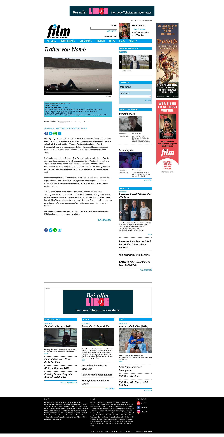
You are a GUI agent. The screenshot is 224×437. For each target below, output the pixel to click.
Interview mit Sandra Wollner (97, 375)
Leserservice (110, 36)
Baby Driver (113, 421)
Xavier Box (63, 111)
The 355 (122, 423)
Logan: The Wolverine (98, 415)
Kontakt (121, 431)
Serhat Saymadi (57, 406)
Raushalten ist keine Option (96, 326)
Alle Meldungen (146, 270)
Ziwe (79, 417)
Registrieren (147, 20)
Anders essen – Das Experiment (107, 402)
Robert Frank (70, 415)
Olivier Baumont (67, 408)
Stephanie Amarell (138, 140)
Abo (131, 20)
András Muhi (98, 109)
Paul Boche (136, 136)
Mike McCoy (68, 406)
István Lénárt (84, 115)
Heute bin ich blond (117, 413)
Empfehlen (59, 133)
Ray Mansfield (77, 406)
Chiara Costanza (55, 408)
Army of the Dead (107, 408)
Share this (46, 133)
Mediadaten (113, 431)
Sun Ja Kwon (140, 174)
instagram (144, 411)
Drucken (64, 133)
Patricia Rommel (73, 111)
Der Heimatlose (127, 114)
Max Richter (84, 111)
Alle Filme (148, 180)
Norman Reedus (81, 415)
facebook (144, 407)
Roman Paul (89, 109)
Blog (122, 41)
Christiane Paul (49, 402)
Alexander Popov (55, 411)
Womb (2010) (126, 71)
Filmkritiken (67, 41)
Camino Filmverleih (53, 113)
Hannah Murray (94, 115)
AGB (145, 431)
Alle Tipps (148, 390)
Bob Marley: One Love (123, 417)
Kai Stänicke (136, 134)
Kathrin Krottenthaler (73, 404)
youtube (143, 403)
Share (55, 133)
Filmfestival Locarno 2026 (57, 326)
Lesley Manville (67, 115)
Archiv (133, 41)
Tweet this (50, 133)
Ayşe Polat (77, 408)
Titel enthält (125, 87)
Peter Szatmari (51, 111)
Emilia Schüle (144, 138)
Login (139, 20)
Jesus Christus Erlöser (112, 423)
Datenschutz (130, 431)
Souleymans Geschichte (110, 419)
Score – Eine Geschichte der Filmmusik (118, 406)
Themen (100, 41)
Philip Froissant (138, 137)
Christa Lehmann (80, 411)
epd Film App (139, 35)
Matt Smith (57, 115)
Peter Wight (76, 115)
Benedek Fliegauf (52, 109)
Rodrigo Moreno (61, 402)
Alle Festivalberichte (68, 382)
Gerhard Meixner (79, 109)
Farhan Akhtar (48, 415)
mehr (150, 234)
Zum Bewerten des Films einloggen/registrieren (65, 128)
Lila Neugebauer (68, 411)
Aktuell (51, 41)
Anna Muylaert (59, 417)
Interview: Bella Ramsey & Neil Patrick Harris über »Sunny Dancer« (135, 244)
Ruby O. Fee (104, 115)
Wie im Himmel (129, 413)
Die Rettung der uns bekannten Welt (124, 408)
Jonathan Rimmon (74, 402)
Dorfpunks (113, 417)
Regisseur (124, 94)
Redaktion (104, 431)
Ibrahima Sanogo (70, 417)
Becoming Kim (126, 150)
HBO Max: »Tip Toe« (129, 376)
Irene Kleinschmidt (143, 142)
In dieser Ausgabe (139, 29)
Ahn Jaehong (57, 419)
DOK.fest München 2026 (56, 368)
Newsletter (95, 431)
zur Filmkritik (104, 220)
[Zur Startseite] (59, 38)
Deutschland (49, 103)
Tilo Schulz (141, 176)
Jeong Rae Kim (137, 172)
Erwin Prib (93, 111)
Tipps (112, 41)
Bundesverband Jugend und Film (54, 404)
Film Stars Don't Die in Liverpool (115, 411)
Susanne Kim (136, 170)
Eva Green (50, 115)
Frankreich (62, 103)
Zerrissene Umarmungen (104, 413)
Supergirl (120, 421)
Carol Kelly (49, 417)
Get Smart (93, 402)
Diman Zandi (81, 413)
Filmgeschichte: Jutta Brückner (134, 255)
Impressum (139, 431)
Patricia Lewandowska (51, 413)
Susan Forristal (60, 415)
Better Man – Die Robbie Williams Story (117, 415)
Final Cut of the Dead (125, 419)
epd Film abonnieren (141, 32)
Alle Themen (109, 389)
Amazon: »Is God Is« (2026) (133, 326)
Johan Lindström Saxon (67, 413)
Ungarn (56, 103)
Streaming (86, 41)
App (135, 20)
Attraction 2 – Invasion (98, 411)
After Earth (93, 421)
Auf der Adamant (103, 421)
